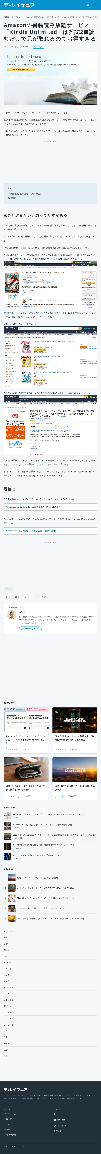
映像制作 (8, 1043)
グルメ (7, 993)
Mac (5, 956)
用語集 (7, 1129)
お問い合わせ (10, 1134)
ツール (7, 1124)
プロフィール (10, 1114)
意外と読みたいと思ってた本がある (26, 194)
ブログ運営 (9, 1018)
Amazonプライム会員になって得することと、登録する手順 (31, 531)
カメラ (7, 981)
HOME (6, 17)
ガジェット (9, 987)
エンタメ (8, 975)
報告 (6, 1031)
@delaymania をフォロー (30, 629)
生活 (6, 1050)
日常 (6, 1037)
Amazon (8, 589)
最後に (13, 198)
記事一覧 (8, 1119)
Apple (6, 938)
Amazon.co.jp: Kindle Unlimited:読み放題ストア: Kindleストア (33, 507)
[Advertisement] (50, 161)
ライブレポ (9, 1025)
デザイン (8, 1006)
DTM (6, 944)
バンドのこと (10, 1012)
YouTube (7, 962)
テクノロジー (17, 17)
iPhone (7, 950)
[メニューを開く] (94, 5)
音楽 (6, 1056)
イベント (8, 969)
